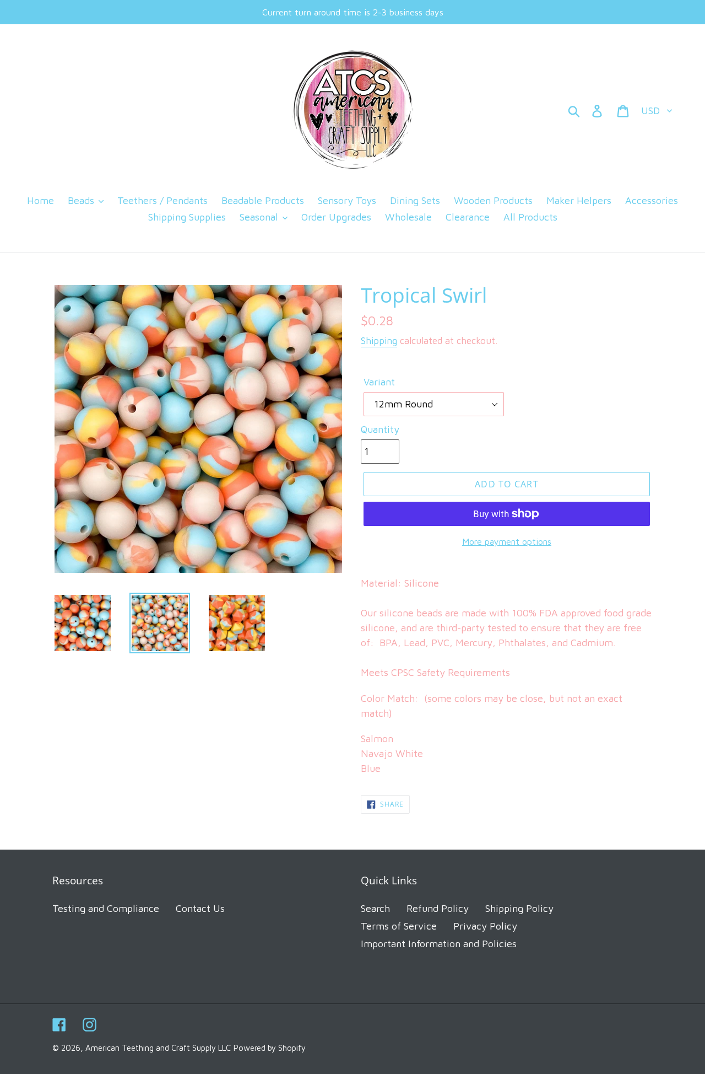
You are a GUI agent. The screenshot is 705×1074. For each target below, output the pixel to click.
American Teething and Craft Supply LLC (158, 1047)
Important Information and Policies (439, 943)
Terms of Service (399, 926)
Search (375, 908)
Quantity (380, 429)
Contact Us (200, 908)
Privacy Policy (485, 926)
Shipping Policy (519, 908)
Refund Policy (437, 908)
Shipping (379, 340)
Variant (379, 382)
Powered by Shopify (270, 1047)
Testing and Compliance (105, 908)
